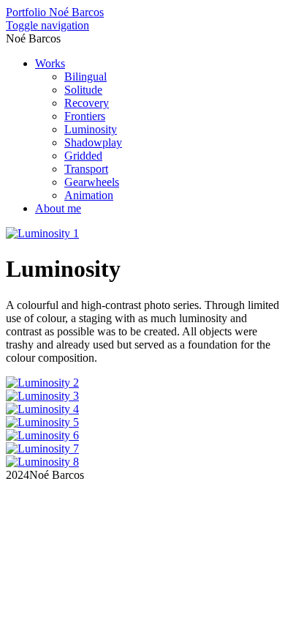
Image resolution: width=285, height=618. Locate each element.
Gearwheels (91, 182)
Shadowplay (93, 142)
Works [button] (50, 63)
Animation (88, 195)
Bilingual (85, 76)
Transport (86, 169)
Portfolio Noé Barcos (55, 12)
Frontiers (84, 116)
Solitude (83, 89)
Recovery (86, 103)
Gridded (83, 155)
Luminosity (90, 129)
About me (58, 208)
